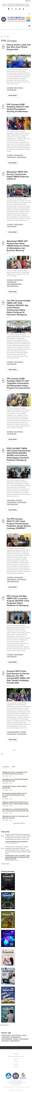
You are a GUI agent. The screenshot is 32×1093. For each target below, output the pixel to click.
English (29, 0)
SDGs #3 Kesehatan (11, 157)
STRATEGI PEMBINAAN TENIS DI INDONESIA (16, 841)
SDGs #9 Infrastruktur (12, 286)
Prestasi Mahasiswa (14, 1040)
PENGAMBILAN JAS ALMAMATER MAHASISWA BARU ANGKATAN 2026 (15, 780)
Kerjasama (15, 1039)
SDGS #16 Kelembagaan (7, 1039)
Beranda (16, 1054)
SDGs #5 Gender (5, 1040)
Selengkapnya (5, 864)
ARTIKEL (16, 1061)
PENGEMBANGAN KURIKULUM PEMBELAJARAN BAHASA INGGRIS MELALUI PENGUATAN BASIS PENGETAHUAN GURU (17, 857)
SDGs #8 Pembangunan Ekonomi (14, 284)
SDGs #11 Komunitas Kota (12, 581)
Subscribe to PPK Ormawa (1, 753)
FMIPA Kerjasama (11, 500)
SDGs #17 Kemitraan (11, 90)
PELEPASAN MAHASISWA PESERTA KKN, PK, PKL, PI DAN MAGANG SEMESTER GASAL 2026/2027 (14, 795)
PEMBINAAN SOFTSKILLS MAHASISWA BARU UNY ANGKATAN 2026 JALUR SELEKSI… (14, 773)
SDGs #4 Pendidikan (18, 88)
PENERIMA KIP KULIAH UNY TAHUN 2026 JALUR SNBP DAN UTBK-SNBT (15, 817)
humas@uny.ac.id (11, 5)
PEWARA (16, 1064)
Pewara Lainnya (4, 1025)
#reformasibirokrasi (16, 1037)
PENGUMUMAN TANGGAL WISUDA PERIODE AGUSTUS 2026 (14, 787)
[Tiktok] (23, 9)
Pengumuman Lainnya (18, 823)
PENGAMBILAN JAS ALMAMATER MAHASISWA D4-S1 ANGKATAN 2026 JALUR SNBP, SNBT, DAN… (16, 810)
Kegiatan (24, 1035)
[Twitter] (12, 9)
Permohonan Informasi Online (23, 5)
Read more (13, 95)
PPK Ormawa (10, 88)
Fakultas (16, 1059)
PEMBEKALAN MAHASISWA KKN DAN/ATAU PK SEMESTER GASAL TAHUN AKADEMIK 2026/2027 (15, 803)
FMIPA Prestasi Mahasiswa (13, 732)
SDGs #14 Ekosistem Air (12, 504)
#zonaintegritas (5, 1037)
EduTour (16, 1067)
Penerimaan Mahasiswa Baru (16, 1056)
